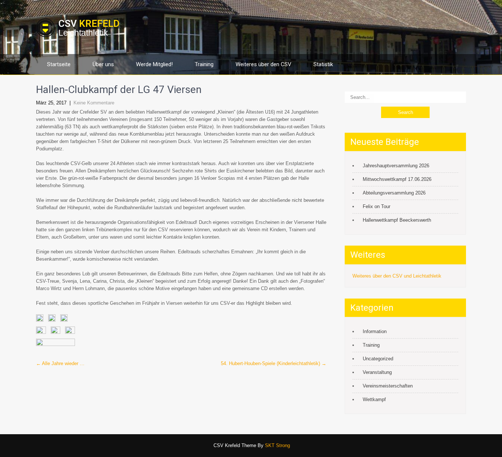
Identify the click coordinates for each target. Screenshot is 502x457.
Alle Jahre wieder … (60, 363)
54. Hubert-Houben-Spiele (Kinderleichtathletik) (273, 363)
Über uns (103, 64)
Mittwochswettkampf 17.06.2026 (397, 179)
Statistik (323, 64)
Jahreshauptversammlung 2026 (396, 165)
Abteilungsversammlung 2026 (394, 193)
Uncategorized (378, 358)
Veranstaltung (377, 372)
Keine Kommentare (93, 103)
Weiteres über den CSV (263, 64)
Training (204, 64)
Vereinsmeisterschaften (388, 386)
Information (375, 331)
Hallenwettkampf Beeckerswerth (397, 220)
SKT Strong (277, 445)
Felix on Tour (376, 206)
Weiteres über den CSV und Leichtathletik (396, 276)
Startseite (59, 64)
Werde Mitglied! (154, 64)
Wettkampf (374, 399)
